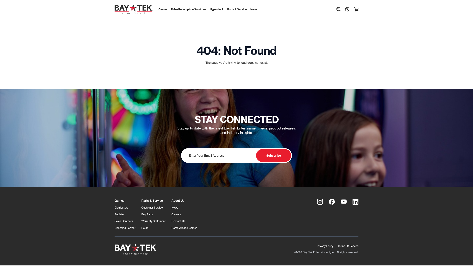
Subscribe (273, 155)
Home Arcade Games (184, 227)
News (174, 207)
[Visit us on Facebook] (332, 202)
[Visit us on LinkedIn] (355, 202)
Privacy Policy (325, 246)
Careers (176, 214)
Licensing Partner (125, 227)
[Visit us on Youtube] (344, 202)
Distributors (121, 207)
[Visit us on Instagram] (320, 202)
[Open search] (338, 9)
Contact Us (178, 221)
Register (120, 214)
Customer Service (152, 207)
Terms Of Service (348, 246)
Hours (144, 227)
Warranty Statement (153, 221)
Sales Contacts (124, 221)
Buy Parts (147, 214)
